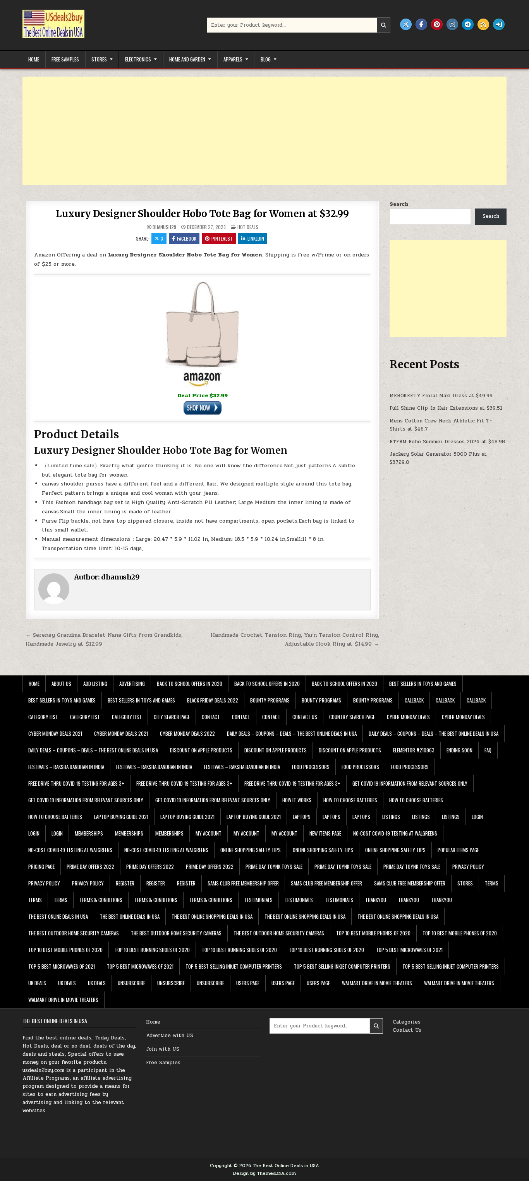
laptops (302, 816)
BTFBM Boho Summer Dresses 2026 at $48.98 (447, 442)
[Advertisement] (254, 131)
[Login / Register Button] (499, 24)
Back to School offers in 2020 (189, 683)
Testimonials (258, 900)
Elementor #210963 (414, 750)
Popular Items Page (458, 850)
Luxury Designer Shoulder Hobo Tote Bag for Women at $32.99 (202, 214)
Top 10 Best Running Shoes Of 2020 (152, 950)
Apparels (232, 59)
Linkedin (255, 238)
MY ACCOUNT (209, 833)
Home (33, 59)
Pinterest (222, 238)
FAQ (487, 750)
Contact (211, 717)
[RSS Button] (483, 24)
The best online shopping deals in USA (212, 916)
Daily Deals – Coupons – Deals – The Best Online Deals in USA (292, 733)
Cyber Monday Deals (408, 717)
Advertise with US (169, 1035)
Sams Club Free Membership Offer (243, 883)
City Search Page (172, 717)
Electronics (138, 59)
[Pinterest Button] (437, 24)
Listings (391, 816)
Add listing (95, 683)
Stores (99, 59)
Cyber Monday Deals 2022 (187, 733)
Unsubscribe (131, 983)
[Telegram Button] (468, 24)
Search (399, 204)
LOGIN (477, 816)
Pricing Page (41, 866)
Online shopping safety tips (250, 850)
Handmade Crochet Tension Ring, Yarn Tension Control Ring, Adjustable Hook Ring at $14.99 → (295, 639)
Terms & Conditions (100, 900)
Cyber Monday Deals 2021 (55, 733)
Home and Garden (187, 59)
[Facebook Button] (421, 24)
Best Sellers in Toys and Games (423, 683)
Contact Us (407, 1030)
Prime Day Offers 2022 (90, 866)
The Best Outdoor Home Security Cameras (73, 933)
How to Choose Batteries (350, 800)
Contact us (304, 717)
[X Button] (406, 24)
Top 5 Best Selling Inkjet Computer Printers (233, 966)
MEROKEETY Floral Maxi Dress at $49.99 (441, 396)
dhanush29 (164, 227)
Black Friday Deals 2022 (212, 700)
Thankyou (375, 900)
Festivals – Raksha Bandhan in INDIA (66, 767)
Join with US (162, 1049)
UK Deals (37, 983)
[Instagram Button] (452, 24)
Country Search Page (352, 717)
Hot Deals (247, 227)
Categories (407, 1022)
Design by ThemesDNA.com (264, 1173)
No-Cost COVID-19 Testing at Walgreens (395, 833)
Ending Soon (459, 750)
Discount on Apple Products (201, 750)
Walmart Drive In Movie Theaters (377, 983)
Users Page (247, 983)
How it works (296, 800)
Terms (491, 883)
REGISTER (125, 883)
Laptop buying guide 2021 (121, 816)
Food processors (311, 767)
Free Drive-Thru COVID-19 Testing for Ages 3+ (76, 783)
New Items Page (325, 833)
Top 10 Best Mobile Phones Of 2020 (373, 933)
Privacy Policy (468, 866)
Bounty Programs (270, 700)
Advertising (132, 683)
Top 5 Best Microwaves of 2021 (409, 950)
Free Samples (65, 59)
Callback (414, 700)
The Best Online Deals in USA (58, 916)
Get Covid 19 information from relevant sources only (409, 783)
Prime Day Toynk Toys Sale (274, 866)
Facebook (186, 238)
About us (61, 683)
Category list (43, 717)
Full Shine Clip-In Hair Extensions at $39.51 (446, 408)
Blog (266, 59)
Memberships (89, 833)
